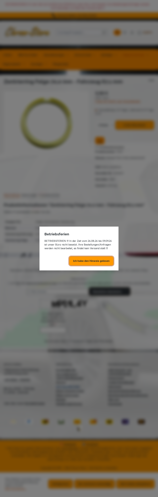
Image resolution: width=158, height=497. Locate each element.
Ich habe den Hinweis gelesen (91, 260)
